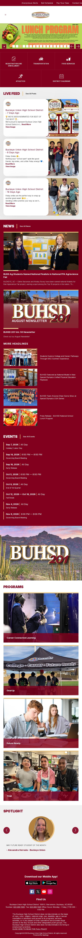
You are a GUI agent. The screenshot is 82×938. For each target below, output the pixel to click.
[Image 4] (24, 46)
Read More (26, 124)
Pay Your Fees (62, 3)
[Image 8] (37, 46)
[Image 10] (44, 46)
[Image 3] (20, 46)
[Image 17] (68, 46)
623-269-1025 (35, 907)
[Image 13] (54, 46)
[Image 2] (17, 46)
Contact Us (77, 3)
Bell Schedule (47, 3)
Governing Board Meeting (16, 458)
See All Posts (31, 94)
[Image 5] (27, 46)
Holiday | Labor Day (14, 448)
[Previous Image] (72, 46)
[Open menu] (5, 15)
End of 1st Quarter (13, 488)
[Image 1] (13, 46)
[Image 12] (51, 46)
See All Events (29, 437)
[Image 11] (48, 46)
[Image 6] (30, 46)
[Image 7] (34, 46)
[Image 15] (61, 46)
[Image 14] (58, 46)
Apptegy (45, 935)
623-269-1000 (19, 907)
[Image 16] (65, 46)
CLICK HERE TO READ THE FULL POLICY (29, 929)
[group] (41, 834)
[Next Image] (77, 46)
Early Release (11, 468)
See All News (25, 226)
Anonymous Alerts (30, 3)
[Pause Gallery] (4, 46)
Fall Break (10, 498)
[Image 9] (41, 46)
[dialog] (41, 617)
